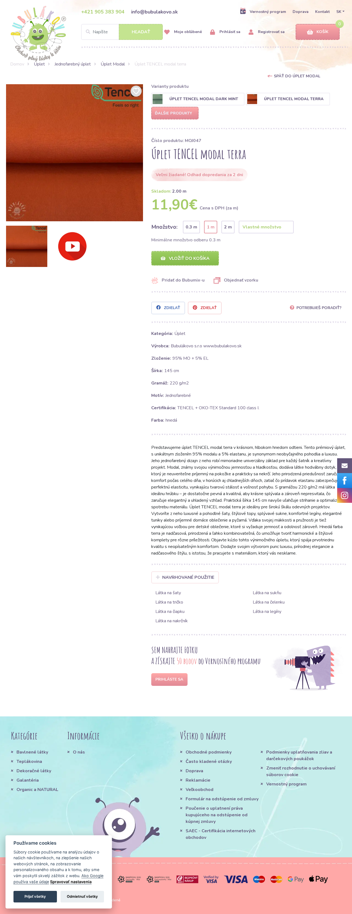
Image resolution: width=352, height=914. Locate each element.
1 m (211, 227)
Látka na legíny (267, 612)
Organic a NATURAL (37, 790)
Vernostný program (268, 11)
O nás (79, 752)
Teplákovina (29, 762)
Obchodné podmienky (209, 752)
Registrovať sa (271, 31)
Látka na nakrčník (171, 621)
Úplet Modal (113, 64)
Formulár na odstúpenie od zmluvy (222, 799)
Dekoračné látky (33, 771)
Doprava (301, 11)
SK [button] (338, 11)
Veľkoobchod (199, 790)
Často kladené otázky (209, 762)
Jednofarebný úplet (72, 64)
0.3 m (191, 227)
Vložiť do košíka (189, 258)
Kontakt (322, 11)
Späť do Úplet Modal (297, 76)
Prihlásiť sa (229, 31)
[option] (74, 152)
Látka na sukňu (267, 593)
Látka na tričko (169, 602)
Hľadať (141, 32)
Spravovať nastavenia (71, 881)
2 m (228, 227)
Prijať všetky (35, 896)
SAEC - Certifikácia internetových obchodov (220, 834)
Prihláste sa (169, 679)
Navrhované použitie (188, 577)
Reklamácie (198, 780)
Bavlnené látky (32, 752)
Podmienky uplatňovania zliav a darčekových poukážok (299, 755)
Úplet (39, 64)
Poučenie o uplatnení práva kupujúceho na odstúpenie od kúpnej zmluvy (217, 815)
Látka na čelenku (269, 602)
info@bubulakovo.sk (154, 12)
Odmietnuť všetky (82, 896)
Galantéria (27, 780)
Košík (322, 31)
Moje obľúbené (187, 31)
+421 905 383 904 (103, 12)
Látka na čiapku (170, 612)
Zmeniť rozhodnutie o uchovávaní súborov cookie (300, 771)
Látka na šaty (168, 593)
